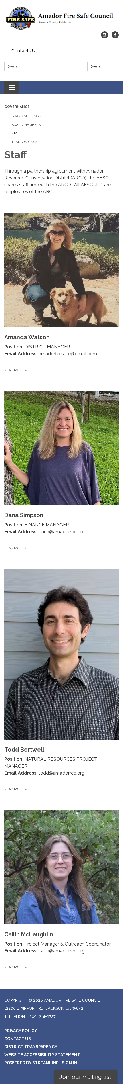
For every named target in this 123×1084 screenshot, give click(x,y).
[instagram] (104, 37)
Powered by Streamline (31, 1063)
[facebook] (115, 37)
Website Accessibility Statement (42, 1054)
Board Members (26, 125)
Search (97, 66)
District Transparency (30, 1046)
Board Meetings (26, 116)
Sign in (69, 1063)
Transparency (24, 142)
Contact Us (23, 51)
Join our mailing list (85, 1076)
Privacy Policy (20, 1030)
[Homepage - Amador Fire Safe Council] (61, 18)
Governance (17, 107)
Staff (16, 133)
